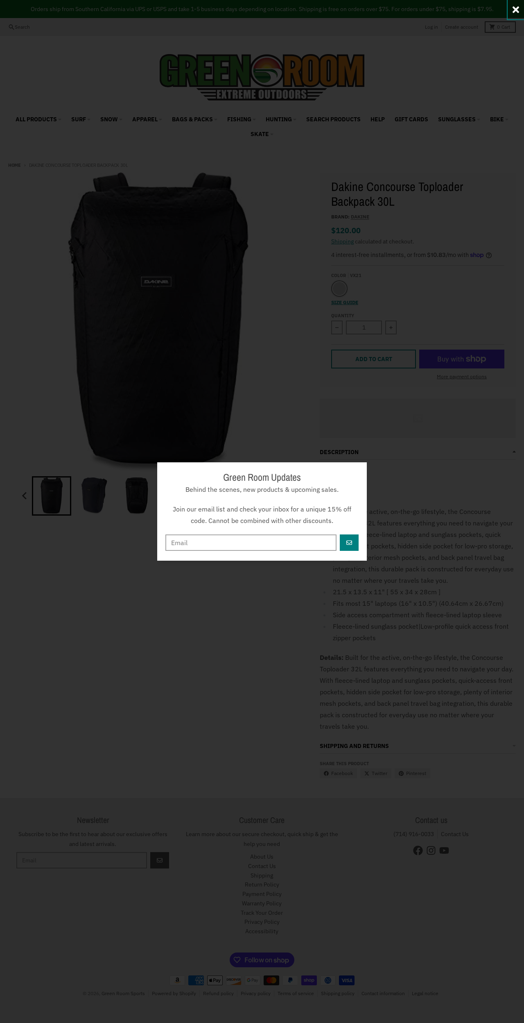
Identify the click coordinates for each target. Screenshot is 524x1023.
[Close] (516, 9)
